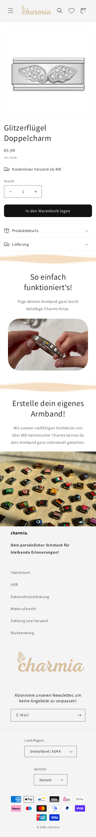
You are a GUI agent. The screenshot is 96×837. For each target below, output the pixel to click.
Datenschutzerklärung (30, 596)
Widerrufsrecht (23, 608)
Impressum (20, 572)
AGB (14, 584)
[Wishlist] (71, 11)
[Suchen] (60, 11)
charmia (53, 827)
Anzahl (9, 181)
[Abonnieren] (79, 715)
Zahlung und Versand (29, 620)
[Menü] (11, 11)
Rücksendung (22, 632)
